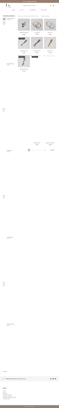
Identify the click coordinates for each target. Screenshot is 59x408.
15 (44, 150)
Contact (4, 390)
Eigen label (5, 393)
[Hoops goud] (37, 25)
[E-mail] (55, 378)
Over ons (4, 392)
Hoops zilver (50, 32)
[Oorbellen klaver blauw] (24, 25)
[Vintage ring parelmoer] (50, 98)
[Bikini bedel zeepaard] (24, 61)
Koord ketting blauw (10, 63)
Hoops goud (37, 32)
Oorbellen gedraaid (10, 18)
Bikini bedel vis (50, 50)
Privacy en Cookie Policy (7, 396)
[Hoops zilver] (50, 25)
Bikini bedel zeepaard (24, 69)
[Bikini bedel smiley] (24, 43)
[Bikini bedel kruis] (37, 98)
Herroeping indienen (6, 398)
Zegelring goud (9, 150)
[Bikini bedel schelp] (37, 43)
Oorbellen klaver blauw (24, 32)
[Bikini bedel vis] (50, 43)
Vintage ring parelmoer (50, 142)
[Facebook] (50, 378)
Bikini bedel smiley (23, 50)
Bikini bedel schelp (36, 50)
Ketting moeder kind (10, 324)
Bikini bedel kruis (37, 142)
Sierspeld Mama (10, 237)
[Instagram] (53, 378)
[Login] (50, 5)
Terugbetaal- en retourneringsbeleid (9, 397)
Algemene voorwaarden (7, 394)
